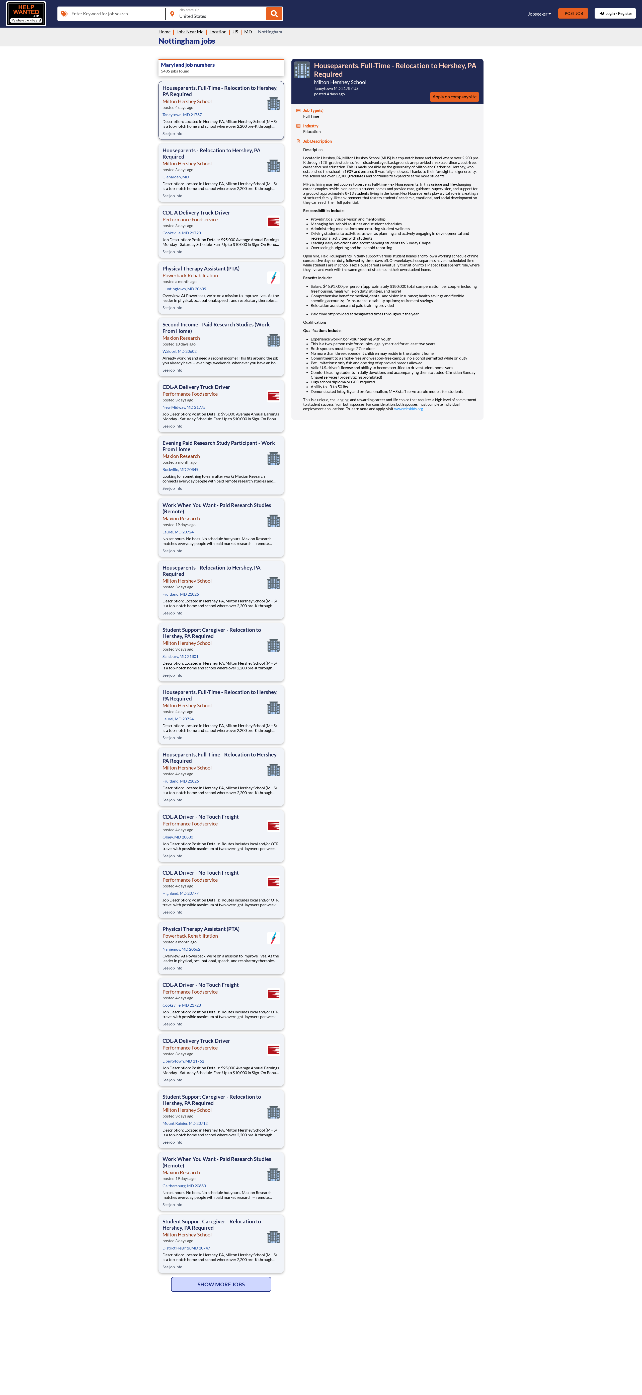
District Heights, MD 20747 (186, 1247)
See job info (172, 133)
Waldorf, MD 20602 (180, 351)
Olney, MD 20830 (178, 836)
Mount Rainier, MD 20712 (185, 1123)
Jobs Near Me (190, 31)
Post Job (574, 13)
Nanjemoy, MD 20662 (181, 949)
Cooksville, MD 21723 (182, 232)
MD (248, 31)
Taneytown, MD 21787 (182, 114)
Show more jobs (221, 1284)
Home (164, 31)
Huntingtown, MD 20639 (184, 288)
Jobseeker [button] (537, 14)
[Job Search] (274, 13)
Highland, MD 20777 (181, 893)
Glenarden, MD (176, 176)
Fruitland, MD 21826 (181, 594)
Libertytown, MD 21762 (183, 1061)
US (235, 31)
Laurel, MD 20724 (178, 531)
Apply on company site (454, 96)
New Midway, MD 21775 (184, 407)
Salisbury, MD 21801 (180, 656)
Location (217, 31)
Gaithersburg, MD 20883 (184, 1185)
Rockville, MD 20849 (180, 469)
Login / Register (618, 13)
